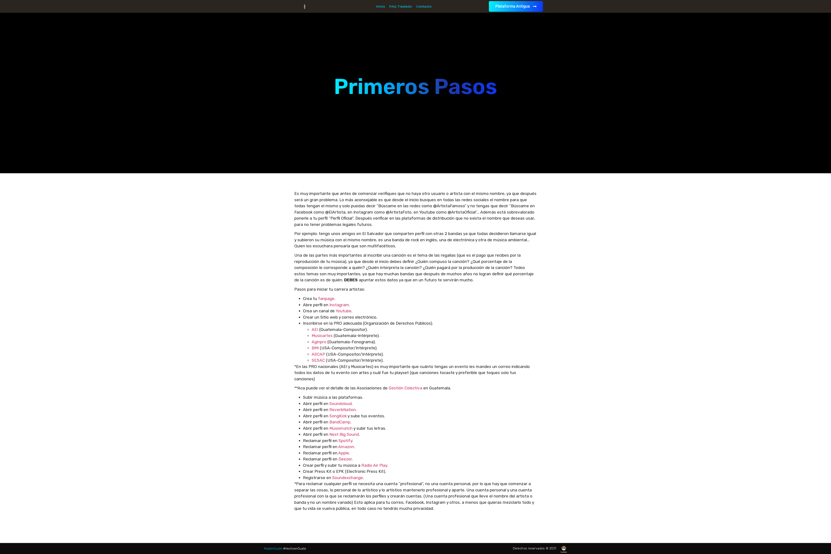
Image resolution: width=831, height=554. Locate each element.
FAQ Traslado (400, 6)
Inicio (380, 6)
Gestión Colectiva (405, 388)
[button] (516, 6)
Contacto (424, 6)
